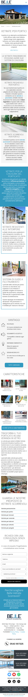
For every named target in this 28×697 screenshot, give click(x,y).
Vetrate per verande (7, 518)
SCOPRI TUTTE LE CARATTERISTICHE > (14, 428)
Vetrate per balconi (7, 521)
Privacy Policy (14, 632)
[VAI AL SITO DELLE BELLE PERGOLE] (7, 654)
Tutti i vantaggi (14, 365)
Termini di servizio (19, 695)
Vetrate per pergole (7, 528)
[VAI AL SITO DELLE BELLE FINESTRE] (7, 664)
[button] (14, 50)
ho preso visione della (15, 578)
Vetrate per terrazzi (7, 515)
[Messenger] (9, 674)
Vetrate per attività (7, 525)
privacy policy (20, 578)
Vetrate (8, 26)
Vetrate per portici (7, 512)
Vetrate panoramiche (8, 508)
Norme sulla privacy (9, 695)
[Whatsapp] (19, 674)
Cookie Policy (16, 691)
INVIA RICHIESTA (14, 581)
